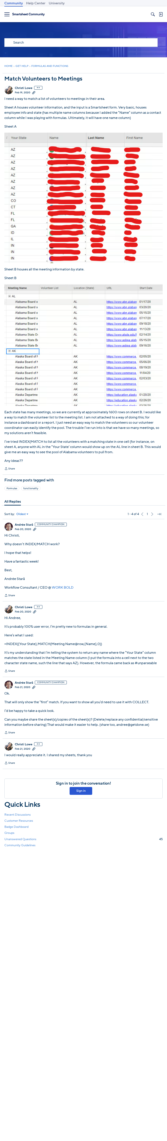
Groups (9, 833)
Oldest (21, 514)
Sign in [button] (81, 791)
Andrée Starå (24, 525)
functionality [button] (30, 488)
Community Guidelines (19, 845)
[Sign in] (161, 14)
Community (13, 3)
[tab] (12, 501)
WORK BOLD (62, 587)
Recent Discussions (17, 815)
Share (9, 469)
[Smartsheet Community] (28, 14)
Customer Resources (18, 821)
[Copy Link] (33, 92)
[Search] (153, 14)
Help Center (35, 3)
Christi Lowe (23, 88)
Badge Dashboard (16, 827)
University (57, 3)
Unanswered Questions (83, 839)
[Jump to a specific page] (159, 514)
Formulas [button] (12, 488)
